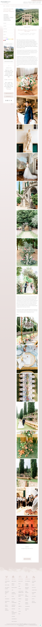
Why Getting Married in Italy (7, 592)
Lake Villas (34, 587)
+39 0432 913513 (10, 79)
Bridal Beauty (14, 581)
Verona (19, 611)
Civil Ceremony (27, 581)
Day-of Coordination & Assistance (14, 612)
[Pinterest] (6, 100)
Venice (19, 601)
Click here (9, 89)
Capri (19, 586)
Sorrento (19, 606)
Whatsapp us (8, 96)
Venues (33, 579)
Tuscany (19, 588)
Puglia (19, 583)
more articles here (9, 61)
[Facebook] (7, 100)
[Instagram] (9, 100)
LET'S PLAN (39, 0)
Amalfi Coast (20, 581)
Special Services (14, 621)
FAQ (5, 596)
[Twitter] (11, 100)
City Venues (34, 596)
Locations (20, 579)
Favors (13, 596)
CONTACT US (35, 0)
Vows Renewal (27, 606)
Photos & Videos (14, 587)
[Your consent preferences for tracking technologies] (40, 625)
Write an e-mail (9, 93)
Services (14, 579)
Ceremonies (27, 579)
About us (7, 579)
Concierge (13, 616)
